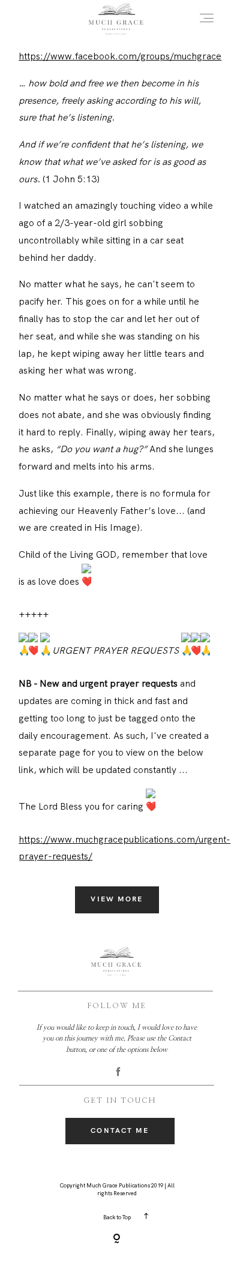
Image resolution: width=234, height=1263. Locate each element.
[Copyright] (117, 1239)
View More (117, 899)
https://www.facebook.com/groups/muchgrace (120, 56)
